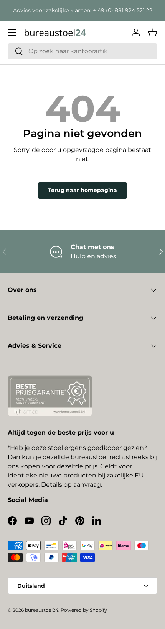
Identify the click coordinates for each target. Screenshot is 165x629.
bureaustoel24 (41, 610)
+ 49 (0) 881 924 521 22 (122, 10)
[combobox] (82, 51)
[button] (152, 32)
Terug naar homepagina (82, 190)
